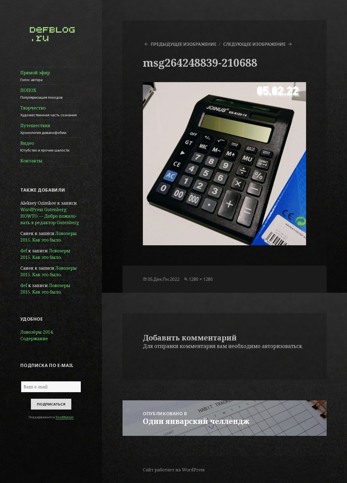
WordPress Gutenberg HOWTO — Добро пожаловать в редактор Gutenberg (49, 216)
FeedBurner (65, 417)
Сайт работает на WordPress (174, 470)
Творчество (48, 111)
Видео (44, 146)
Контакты (31, 161)
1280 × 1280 (201, 279)
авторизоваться (282, 346)
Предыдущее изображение (183, 44)
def (23, 251)
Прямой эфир (35, 76)
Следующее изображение (254, 44)
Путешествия (43, 129)
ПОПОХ (41, 93)
